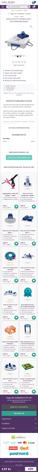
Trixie (25, 10)
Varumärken (18, 10)
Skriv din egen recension (19, 157)
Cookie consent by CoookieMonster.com (27, 470)
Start (12, 10)
